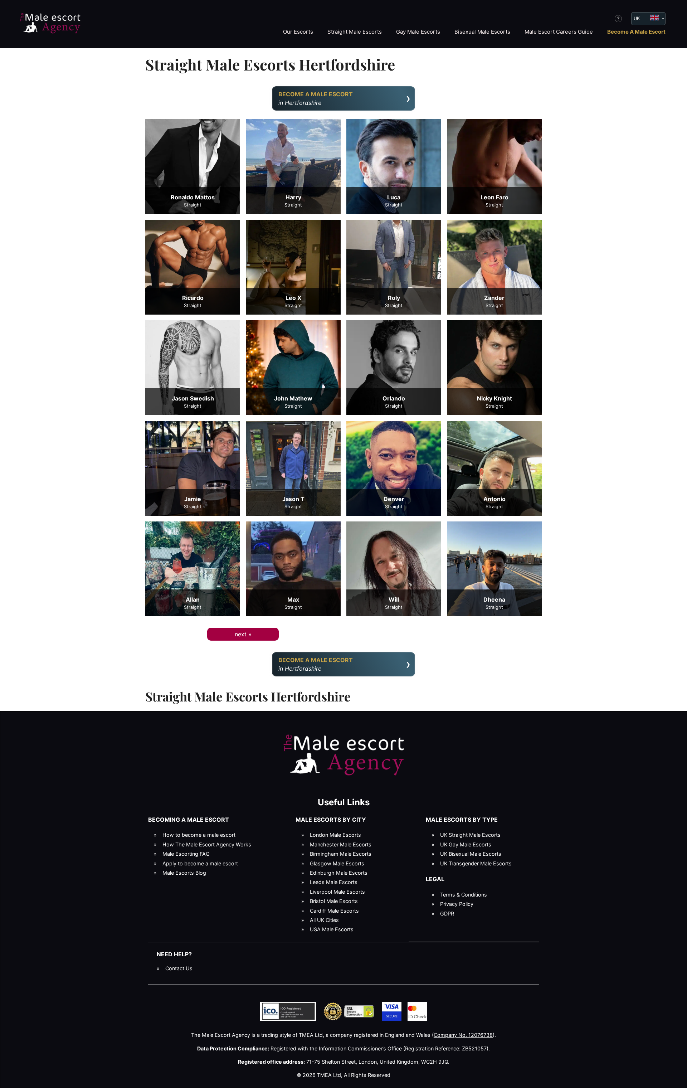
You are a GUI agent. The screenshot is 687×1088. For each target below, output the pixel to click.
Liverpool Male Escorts (337, 892)
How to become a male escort (198, 835)
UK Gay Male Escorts (465, 844)
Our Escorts (298, 31)
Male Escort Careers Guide (559, 31)
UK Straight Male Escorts (470, 835)
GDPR (447, 913)
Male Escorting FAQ (186, 854)
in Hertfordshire (315, 98)
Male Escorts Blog (184, 873)
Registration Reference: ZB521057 (446, 1048)
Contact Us (179, 968)
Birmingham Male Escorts (340, 854)
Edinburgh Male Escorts (338, 873)
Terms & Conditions (463, 895)
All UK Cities (324, 920)
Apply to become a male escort (200, 863)
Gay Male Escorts (418, 31)
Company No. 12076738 (463, 1035)
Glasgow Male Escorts (337, 863)
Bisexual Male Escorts (482, 31)
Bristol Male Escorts (334, 901)
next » (243, 634)
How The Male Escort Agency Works (206, 844)
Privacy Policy (456, 904)
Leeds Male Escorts (333, 882)
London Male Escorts (335, 835)
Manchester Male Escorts (340, 844)
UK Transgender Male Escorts (476, 863)
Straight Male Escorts (354, 31)
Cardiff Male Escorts (334, 911)
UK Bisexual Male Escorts (470, 854)
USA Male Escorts (332, 929)
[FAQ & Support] (618, 18)
